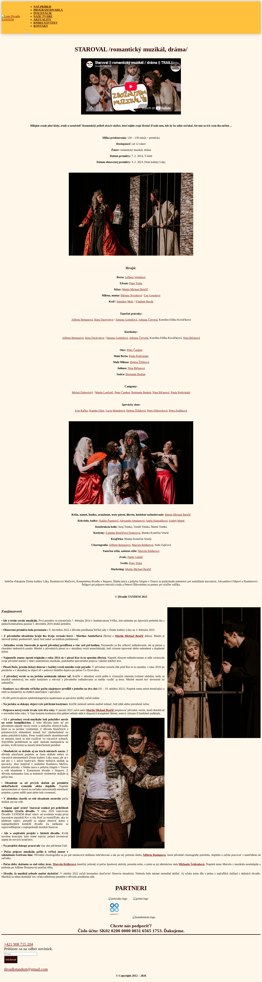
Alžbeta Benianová (82, 319)
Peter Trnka (135, 283)
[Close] (27, 33)
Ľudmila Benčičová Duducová (123, 532)
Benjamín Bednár (135, 374)
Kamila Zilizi (96, 410)
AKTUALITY (42, 19)
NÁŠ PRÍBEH (42, 6)
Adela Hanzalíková (157, 520)
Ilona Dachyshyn (104, 319)
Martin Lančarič (104, 392)
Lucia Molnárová (115, 410)
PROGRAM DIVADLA (48, 9)
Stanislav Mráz (125, 301)
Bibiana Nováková (131, 295)
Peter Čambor (134, 350)
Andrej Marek (177, 520)
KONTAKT (41, 25)
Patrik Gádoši (135, 557)
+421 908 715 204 (18, 944)
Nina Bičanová (191, 337)
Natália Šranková (108, 520)
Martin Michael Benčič (135, 289)
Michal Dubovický (82, 392)
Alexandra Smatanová (132, 520)
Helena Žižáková (139, 362)
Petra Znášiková (178, 410)
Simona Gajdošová (126, 319)
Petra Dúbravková (157, 410)
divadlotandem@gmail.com (26, 969)
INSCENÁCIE (43, 13)
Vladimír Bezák (144, 301)
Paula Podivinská (138, 356)
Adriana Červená (148, 319)
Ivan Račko (81, 410)
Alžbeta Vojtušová (135, 277)
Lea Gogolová (152, 295)
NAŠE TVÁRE (43, 16)
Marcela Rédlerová (142, 544)
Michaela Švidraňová (191, 864)
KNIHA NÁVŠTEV (46, 22)
